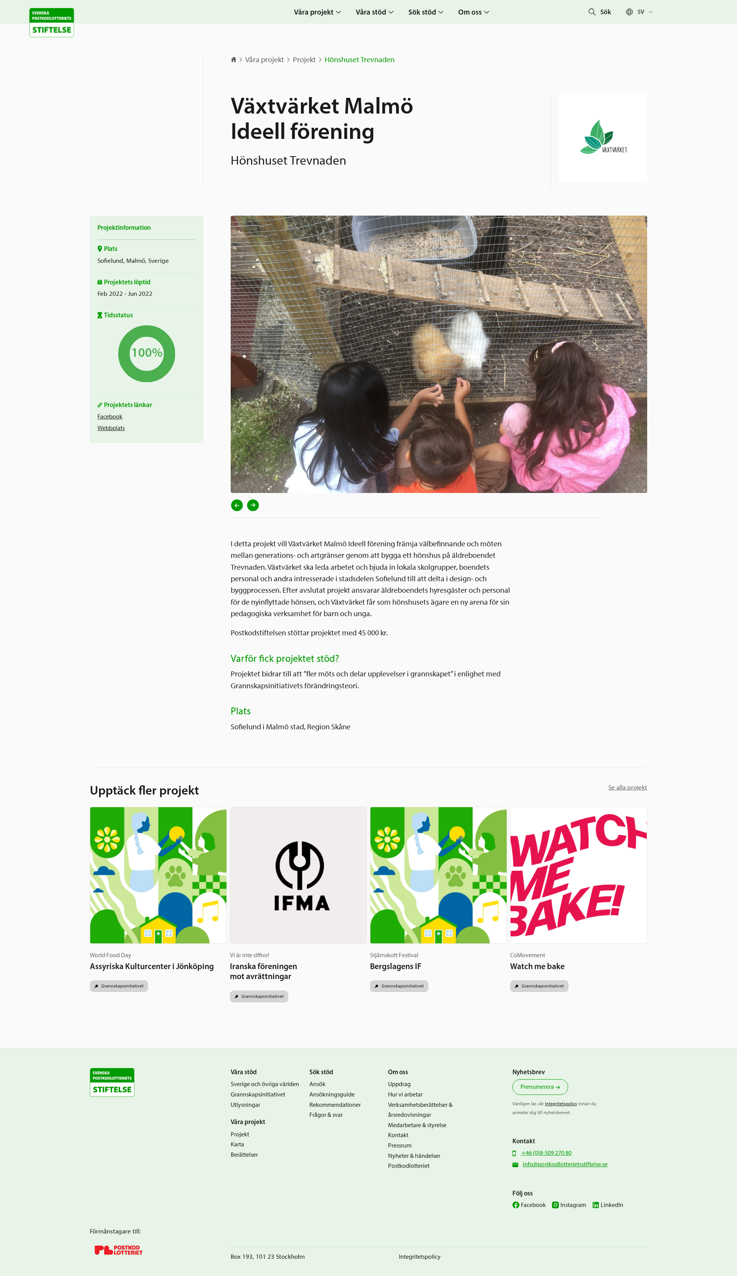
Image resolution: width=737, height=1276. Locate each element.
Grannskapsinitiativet (122, 986)
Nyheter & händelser (414, 1155)
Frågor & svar (326, 1114)
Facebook (109, 416)
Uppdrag (399, 1084)
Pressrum (399, 1145)
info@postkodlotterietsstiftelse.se (565, 1164)
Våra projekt (264, 59)
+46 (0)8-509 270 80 (546, 1152)
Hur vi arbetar (405, 1094)
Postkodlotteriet (409, 1165)
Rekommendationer (335, 1104)
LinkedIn (612, 1204)
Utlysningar (245, 1104)
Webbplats (111, 428)
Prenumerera (537, 1086)
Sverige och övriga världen (265, 1084)
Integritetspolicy (561, 1103)
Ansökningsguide (332, 1094)
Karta (237, 1144)
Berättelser (244, 1154)
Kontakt (398, 1135)
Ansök (317, 1084)
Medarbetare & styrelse (417, 1125)
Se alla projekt (627, 787)
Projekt (304, 59)
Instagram (573, 1204)
